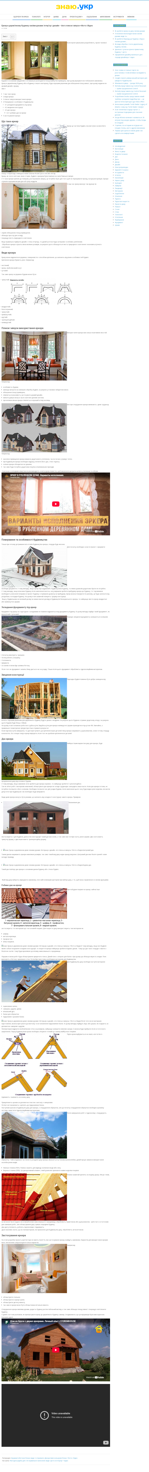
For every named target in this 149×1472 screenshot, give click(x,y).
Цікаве (117, 225)
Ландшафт (119, 188)
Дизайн (117, 165)
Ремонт (118, 207)
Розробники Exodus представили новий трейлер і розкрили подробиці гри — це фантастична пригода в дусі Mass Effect (129, 99)
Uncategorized (120, 146)
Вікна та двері (120, 151)
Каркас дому (119, 180)
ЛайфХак (118, 186)
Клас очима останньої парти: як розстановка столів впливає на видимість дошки (130, 72)
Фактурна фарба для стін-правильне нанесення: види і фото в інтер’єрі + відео (39, 1461)
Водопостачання (121, 154)
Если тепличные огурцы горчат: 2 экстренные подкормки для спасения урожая (128, 112)
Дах (116, 157)
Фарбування (119, 220)
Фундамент (119, 222)
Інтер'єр (118, 175)
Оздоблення (119, 193)
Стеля (5, 28)
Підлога (118, 199)
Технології (119, 215)
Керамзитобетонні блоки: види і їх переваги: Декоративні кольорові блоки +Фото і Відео (44, 1458)
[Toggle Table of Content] (11, 37)
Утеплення (119, 217)
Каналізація (119, 178)
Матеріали (119, 191)
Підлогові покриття (122, 201)
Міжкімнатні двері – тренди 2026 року (129, 83)
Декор (117, 162)
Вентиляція (119, 149)
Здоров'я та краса (121, 170)
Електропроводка (121, 167)
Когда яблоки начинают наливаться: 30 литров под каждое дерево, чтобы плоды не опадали (130, 120)
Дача (117, 159)
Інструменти (119, 172)
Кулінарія (118, 183)
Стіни (117, 212)
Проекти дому (120, 204)
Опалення (118, 196)
